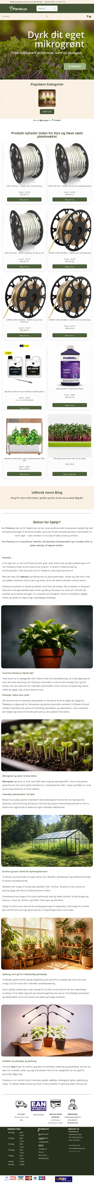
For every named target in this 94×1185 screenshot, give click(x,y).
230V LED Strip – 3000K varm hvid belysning (24, 186)
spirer (73, 1080)
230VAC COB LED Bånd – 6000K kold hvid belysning (69, 320)
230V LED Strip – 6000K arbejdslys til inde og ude (24, 253)
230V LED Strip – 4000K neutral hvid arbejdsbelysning (69, 186)
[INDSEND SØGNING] (55, 8)
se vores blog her (74, 497)
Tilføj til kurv (24, 200)
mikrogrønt (63, 1080)
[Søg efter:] (47, 16)
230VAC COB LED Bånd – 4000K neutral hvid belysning (24, 321)
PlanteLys (6, 704)
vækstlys (53, 1080)
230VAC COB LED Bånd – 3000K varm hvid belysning (70, 253)
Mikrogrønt (8, 781)
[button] (1, 101)
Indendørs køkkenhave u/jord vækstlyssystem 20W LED (24, 459)
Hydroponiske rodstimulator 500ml (69, 389)
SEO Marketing (74, 1151)
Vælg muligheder (69, 474)
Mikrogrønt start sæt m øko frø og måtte (70, 458)
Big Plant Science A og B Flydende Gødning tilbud (24, 392)
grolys (45, 1080)
